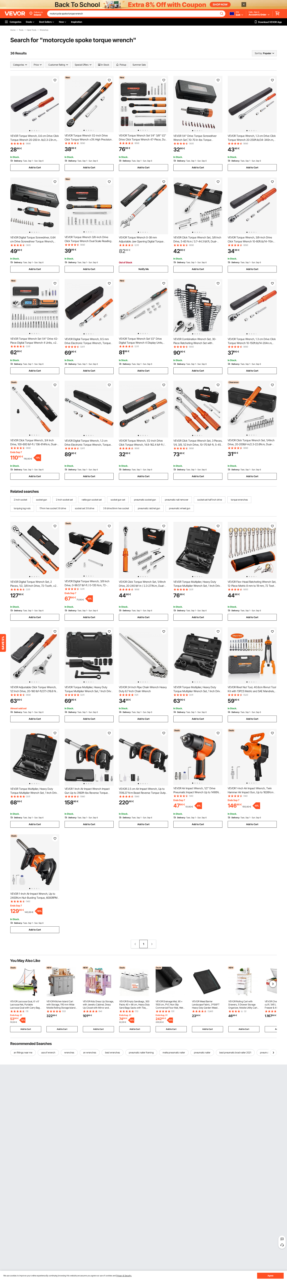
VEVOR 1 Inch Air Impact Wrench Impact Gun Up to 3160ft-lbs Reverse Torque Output (87, 792)
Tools (21, 30)
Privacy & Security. (124, 1275)
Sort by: (258, 53)
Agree (270, 1275)
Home (12, 30)
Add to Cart (35, 167)
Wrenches (44, 30)
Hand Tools (31, 30)
